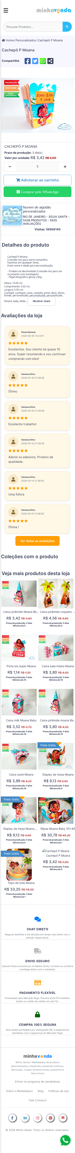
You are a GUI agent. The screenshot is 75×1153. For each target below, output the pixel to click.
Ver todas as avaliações (37, 541)
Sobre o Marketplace (19, 1091)
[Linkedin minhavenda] (25, 1118)
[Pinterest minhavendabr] (50, 1118)
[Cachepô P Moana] (37, 105)
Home (9, 40)
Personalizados (26, 40)
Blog (40, 1091)
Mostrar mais (41, 301)
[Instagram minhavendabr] (37, 1118)
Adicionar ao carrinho (39, 180)
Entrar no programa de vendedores (37, 1081)
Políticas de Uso (58, 1091)
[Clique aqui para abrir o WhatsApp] (65, 1140)
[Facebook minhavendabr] (12, 1118)
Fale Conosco (37, 1100)
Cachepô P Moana (50, 40)
